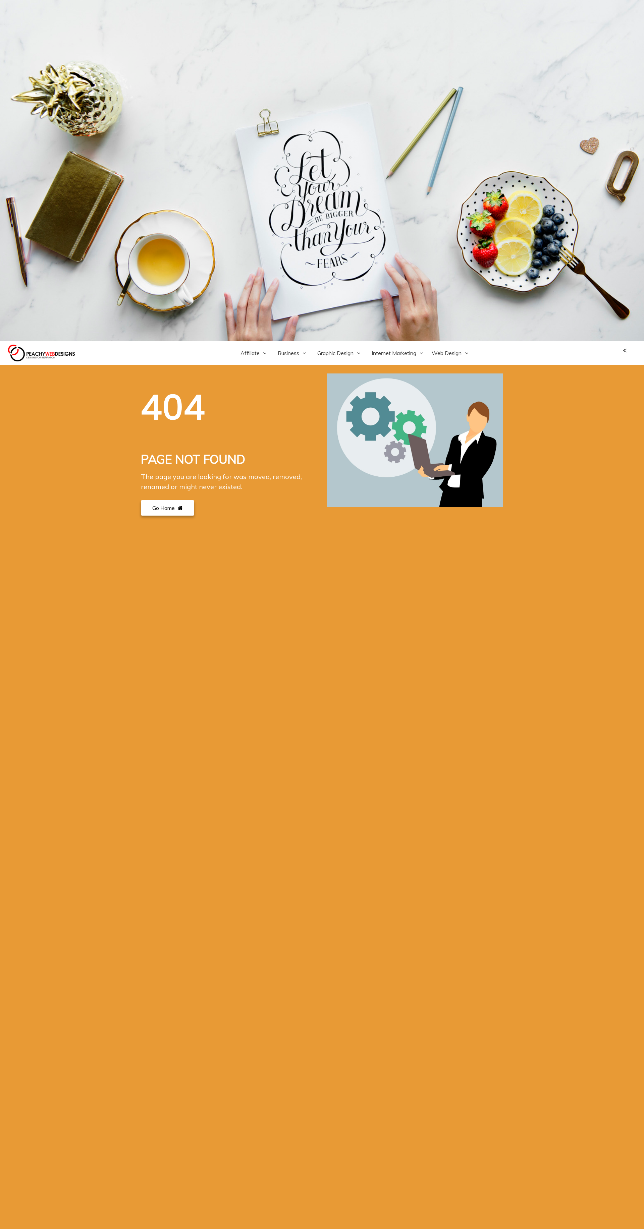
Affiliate (250, 353)
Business (288, 353)
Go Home (164, 508)
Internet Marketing (394, 353)
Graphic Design (335, 353)
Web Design (447, 353)
